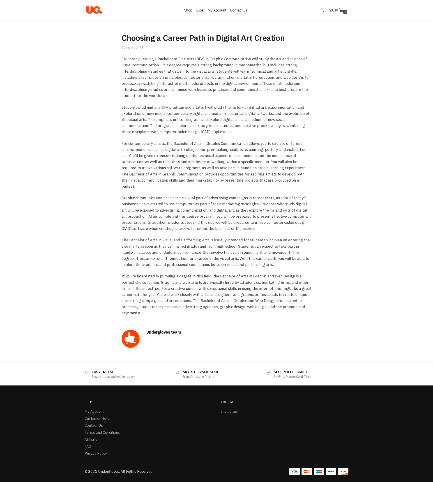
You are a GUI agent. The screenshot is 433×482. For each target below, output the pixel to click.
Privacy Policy (96, 453)
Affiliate (91, 439)
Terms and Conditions (102, 432)
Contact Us (94, 425)
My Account (94, 411)
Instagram (229, 411)
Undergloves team (163, 332)
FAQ (88, 446)
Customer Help (97, 418)
